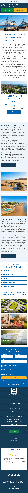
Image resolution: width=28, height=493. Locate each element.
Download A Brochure (14, 406)
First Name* (4, 354)
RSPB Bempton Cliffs (8, 282)
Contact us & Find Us (14, 403)
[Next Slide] (16, 27)
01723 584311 (14, 1)
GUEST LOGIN (23, 1)
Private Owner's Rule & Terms (14, 421)
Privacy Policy (14, 424)
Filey (15, 101)
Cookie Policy (14, 427)
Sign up (14, 377)
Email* (2, 359)
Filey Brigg (5, 270)
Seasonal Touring (6, 369)
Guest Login (14, 431)
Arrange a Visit (20, 10)
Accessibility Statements (14, 419)
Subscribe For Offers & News (14, 408)
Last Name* (17, 354)
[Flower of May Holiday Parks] (9, 5)
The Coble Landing (8, 274)
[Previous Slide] (11, 27)
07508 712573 (14, 440)
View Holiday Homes (8, 165)
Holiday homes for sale (7, 374)
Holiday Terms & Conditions (14, 414)
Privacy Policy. (16, 384)
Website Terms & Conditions (14, 416)
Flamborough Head (8, 286)
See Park (14, 111)
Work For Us (14, 411)
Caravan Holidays (6, 366)
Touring (4, 372)
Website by (14, 486)
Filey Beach (6, 278)
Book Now (7, 10)
